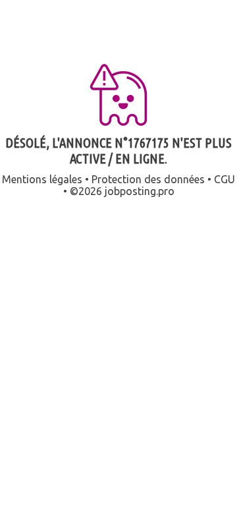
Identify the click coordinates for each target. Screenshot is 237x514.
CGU (224, 179)
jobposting (130, 191)
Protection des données (148, 179)
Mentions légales (42, 179)
